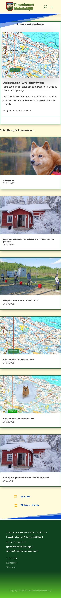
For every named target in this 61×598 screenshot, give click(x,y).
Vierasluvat (8, 180)
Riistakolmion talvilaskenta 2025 (18, 418)
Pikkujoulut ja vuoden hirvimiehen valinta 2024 (26, 477)
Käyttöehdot (11, 563)
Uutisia (35, 505)
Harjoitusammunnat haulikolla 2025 (20, 300)
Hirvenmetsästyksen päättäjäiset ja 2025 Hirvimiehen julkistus (28, 240)
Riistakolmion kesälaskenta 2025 (18, 359)
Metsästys (25, 505)
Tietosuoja (10, 567)
